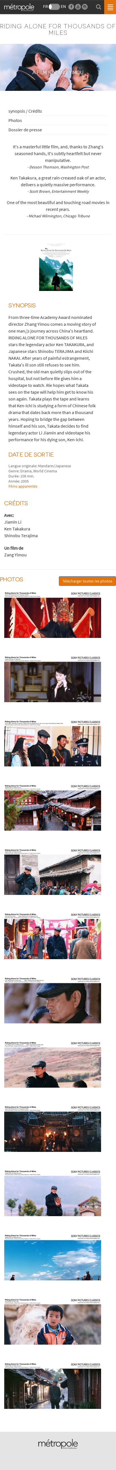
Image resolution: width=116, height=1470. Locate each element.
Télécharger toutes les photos (87, 581)
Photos (15, 120)
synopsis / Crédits (25, 111)
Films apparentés (22, 486)
